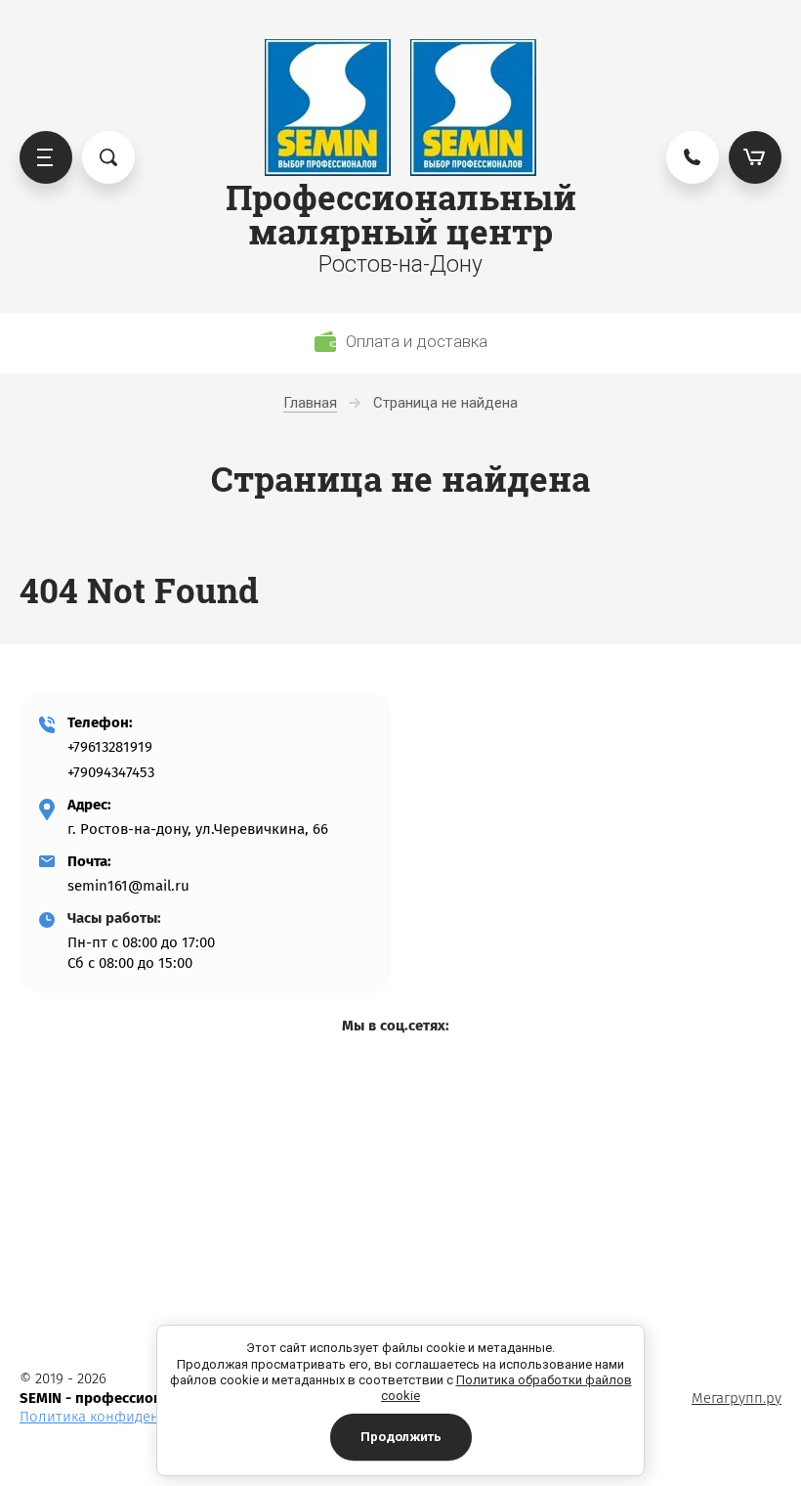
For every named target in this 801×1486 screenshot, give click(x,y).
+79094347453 (110, 772)
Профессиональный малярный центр (401, 214)
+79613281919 (109, 747)
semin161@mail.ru (128, 886)
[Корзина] (755, 157)
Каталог (46, 157)
